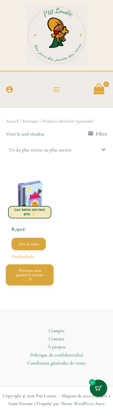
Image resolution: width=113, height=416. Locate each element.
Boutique (31, 121)
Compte (57, 331)
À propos (56, 347)
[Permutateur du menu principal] (56, 89)
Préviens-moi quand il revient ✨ (29, 275)
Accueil (12, 121)
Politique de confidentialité (56, 355)
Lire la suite (29, 243)
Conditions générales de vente (56, 363)
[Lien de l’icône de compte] (9, 89)
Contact (57, 339)
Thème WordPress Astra (83, 403)
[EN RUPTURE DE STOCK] (30, 197)
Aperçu (29, 210)
